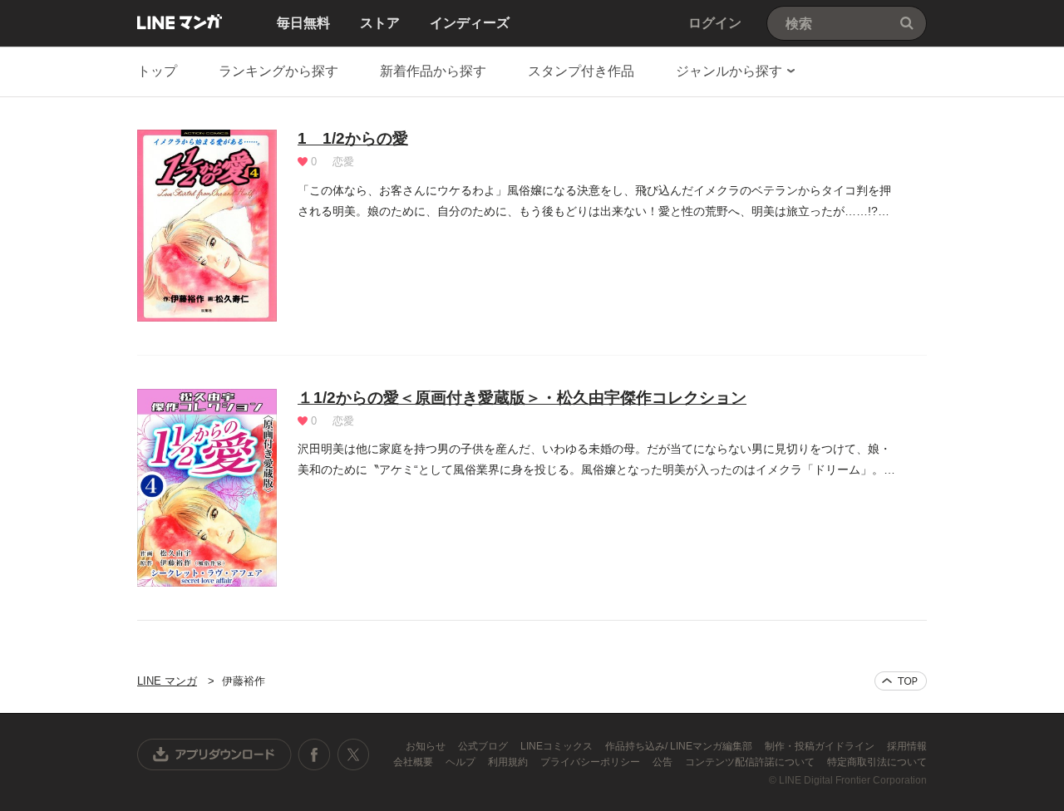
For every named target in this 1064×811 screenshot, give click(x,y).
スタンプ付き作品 (581, 71)
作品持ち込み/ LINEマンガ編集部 (680, 746)
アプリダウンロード (214, 754)
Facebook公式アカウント (314, 754)
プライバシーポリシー (591, 762)
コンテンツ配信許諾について (751, 762)
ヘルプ (462, 762)
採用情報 (907, 746)
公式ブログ (484, 746)
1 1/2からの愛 (353, 138)
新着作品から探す (433, 71)
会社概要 (414, 762)
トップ (157, 71)
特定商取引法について (877, 762)
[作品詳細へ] (207, 226)
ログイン (714, 23)
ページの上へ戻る (900, 681)
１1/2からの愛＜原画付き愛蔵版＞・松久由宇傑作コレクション (522, 397)
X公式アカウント (353, 754)
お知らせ (427, 746)
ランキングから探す (278, 71)
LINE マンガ (179, 21)
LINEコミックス (557, 746)
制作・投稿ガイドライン (821, 746)
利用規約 (509, 762)
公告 (664, 762)
